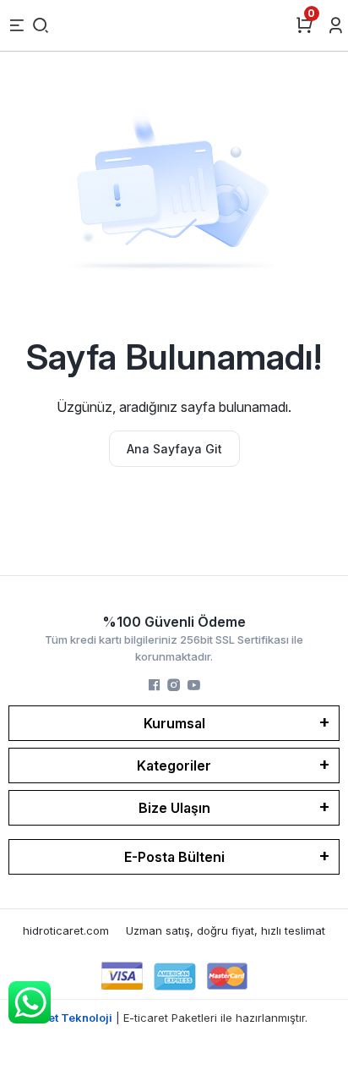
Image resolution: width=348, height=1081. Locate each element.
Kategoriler (174, 765)
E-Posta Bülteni (174, 856)
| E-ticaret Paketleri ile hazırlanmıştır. (174, 1017)
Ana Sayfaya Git (174, 449)
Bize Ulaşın (174, 807)
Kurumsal (174, 723)
